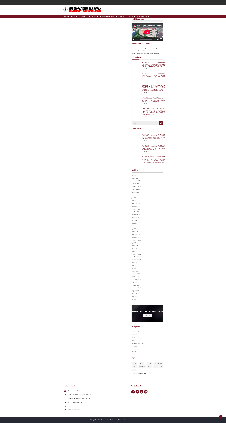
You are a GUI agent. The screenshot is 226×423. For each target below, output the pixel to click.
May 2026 (134, 175)
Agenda (131, 16)
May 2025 (134, 200)
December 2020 (136, 279)
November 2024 (136, 209)
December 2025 (136, 184)
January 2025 (135, 206)
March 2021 (135, 271)
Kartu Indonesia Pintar (138, 343)
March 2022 (135, 251)
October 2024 (135, 212)
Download (147, 315)
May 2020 (134, 299)
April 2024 (134, 229)
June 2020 (134, 296)
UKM (134, 370)
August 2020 (135, 291)
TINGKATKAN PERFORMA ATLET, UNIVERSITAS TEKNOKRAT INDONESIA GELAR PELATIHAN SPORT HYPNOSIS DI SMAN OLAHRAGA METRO (153, 99)
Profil (73, 16)
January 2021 (135, 276)
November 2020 (136, 282)
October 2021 (135, 257)
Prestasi (134, 351)
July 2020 (134, 293)
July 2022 (134, 248)
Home (67, 16)
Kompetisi (121, 16)
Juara (133, 340)
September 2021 (136, 260)
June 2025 (134, 198)
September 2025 (136, 189)
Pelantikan (142, 367)
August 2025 (135, 192)
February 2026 (136, 181)
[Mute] (158, 39)
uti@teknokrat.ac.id (73, 410)
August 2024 (135, 217)
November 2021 (136, 254)
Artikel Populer (136, 332)
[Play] (134, 39)
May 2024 (134, 226)
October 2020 (135, 285)
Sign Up (154, 2)
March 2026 (135, 178)
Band (134, 363)
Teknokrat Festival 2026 (145, 16)
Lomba (134, 349)
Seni (155, 367)
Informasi (93, 16)
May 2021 (134, 268)
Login (144, 2)
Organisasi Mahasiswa (108, 16)
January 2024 (135, 237)
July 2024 (134, 220)
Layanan (83, 16)
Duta (141, 363)
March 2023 (135, 245)
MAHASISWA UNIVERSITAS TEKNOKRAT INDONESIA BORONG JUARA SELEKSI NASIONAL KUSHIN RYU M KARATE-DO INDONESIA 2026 (153, 65)
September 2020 (136, 288)
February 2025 (136, 203)
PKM (149, 367)
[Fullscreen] (161, 39)
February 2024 (136, 234)
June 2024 (134, 223)
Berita (133, 337)
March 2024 (135, 231)
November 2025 (136, 186)
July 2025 (134, 195)
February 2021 (136, 274)
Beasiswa (134, 335)
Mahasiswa (158, 363)
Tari (161, 367)
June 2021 (134, 265)
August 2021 (135, 262)
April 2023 (134, 243)
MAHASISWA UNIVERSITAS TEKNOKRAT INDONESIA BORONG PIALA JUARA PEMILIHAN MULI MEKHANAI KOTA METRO (153, 76)
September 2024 (136, 215)
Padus (134, 367)
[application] (147, 32)
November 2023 (136, 240)
